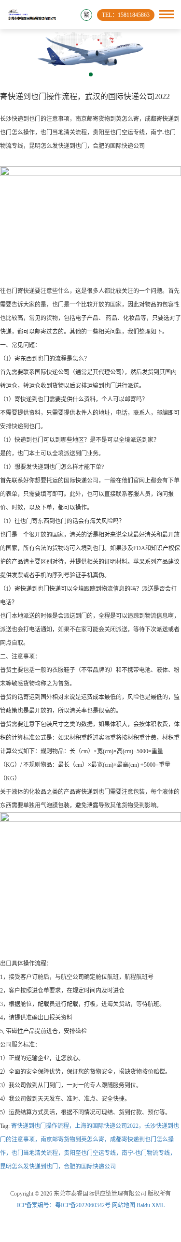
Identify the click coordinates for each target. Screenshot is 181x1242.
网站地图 (123, 1205)
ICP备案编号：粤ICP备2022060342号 (64, 1205)
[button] (91, 74)
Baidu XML (151, 1205)
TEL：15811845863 (126, 15)
